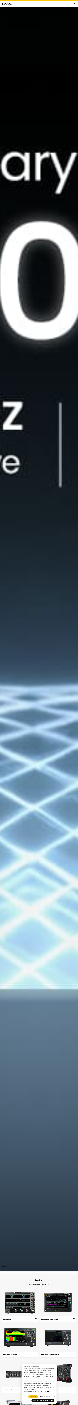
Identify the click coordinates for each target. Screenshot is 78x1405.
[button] (70, 1266)
